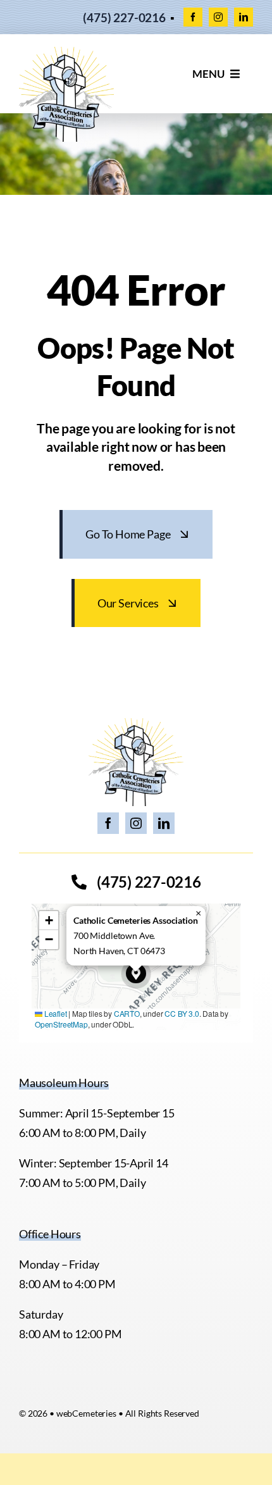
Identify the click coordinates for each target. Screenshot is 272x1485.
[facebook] (192, 17)
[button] (136, 974)
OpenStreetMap (61, 1024)
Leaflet (54, 1013)
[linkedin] (243, 17)
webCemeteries (86, 1413)
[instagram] (218, 17)
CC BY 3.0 (181, 1013)
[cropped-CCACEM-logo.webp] (66, 52)
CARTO (127, 1013)
